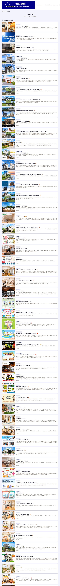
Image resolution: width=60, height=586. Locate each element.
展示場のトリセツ (48, 4)
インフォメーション (39, 4)
